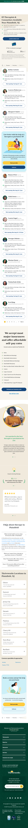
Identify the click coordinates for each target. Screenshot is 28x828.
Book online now (7, 1)
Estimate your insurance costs (14, 389)
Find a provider (14, 163)
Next (22, 321)
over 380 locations (20, 544)
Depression (18, 662)
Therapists (8, 65)
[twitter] (15, 797)
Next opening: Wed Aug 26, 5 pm (14, 127)
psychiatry (11, 543)
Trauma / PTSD (5, 665)
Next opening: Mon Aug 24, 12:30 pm (14, 232)
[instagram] (10, 797)
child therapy (19, 541)
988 (5, 766)
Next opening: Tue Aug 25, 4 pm (14, 296)
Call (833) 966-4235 (14, 38)
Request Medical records (20, 811)
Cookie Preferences (19, 813)
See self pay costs (14, 393)
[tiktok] (7, 797)
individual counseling (7, 539)
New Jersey (15, 65)
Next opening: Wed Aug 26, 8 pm (14, 105)
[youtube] (18, 797)
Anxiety (4, 662)
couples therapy (16, 539)
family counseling (11, 541)
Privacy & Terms (18, 810)
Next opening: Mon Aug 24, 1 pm (14, 316)
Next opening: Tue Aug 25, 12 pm (14, 275)
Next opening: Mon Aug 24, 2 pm (14, 212)
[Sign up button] (21, 786)
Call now (14, 167)
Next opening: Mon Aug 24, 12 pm (14, 190)
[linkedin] (20, 797)
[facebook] (12, 797)
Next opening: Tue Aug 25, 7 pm (14, 84)
